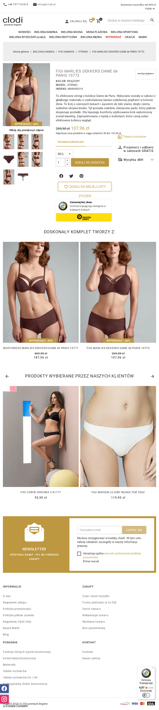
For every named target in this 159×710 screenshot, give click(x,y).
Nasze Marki (11, 628)
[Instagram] (4, 699)
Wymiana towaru (93, 621)
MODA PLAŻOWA (96, 32)
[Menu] (152, 668)
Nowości (24, 32)
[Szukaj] (152, 20)
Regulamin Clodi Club (17, 621)
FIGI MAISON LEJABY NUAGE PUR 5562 (118, 492)
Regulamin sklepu (15, 602)
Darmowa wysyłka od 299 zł (138, 4)
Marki (143, 37)
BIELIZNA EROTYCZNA (63, 37)
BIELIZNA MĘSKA (91, 37)
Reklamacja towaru (95, 615)
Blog (6, 634)
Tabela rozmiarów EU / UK (20, 677)
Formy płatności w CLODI (99, 602)
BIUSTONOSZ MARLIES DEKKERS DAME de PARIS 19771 (41, 348)
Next (152, 375)
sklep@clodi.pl (46, 4)
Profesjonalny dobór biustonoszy (25, 684)
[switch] (146, 695)
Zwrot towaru (91, 609)
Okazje (130, 37)
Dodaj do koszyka (90, 162)
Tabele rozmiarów (15, 671)
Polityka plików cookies (18, 615)
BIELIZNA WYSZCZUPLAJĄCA (27, 37)
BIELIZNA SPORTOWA (124, 32)
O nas (7, 596)
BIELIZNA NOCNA (72, 32)
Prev (7, 375)
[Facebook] (4, 688)
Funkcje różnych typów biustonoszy (27, 652)
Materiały (9, 664)
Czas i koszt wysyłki (95, 596)
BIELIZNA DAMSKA (45, 32)
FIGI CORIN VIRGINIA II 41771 (41, 492)
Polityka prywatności (17, 609)
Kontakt (87, 652)
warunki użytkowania (117, 553)
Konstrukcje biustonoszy (19, 658)
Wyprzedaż (113, 37)
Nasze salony (91, 658)
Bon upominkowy (93, 628)
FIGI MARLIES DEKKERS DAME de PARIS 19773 (118, 348)
